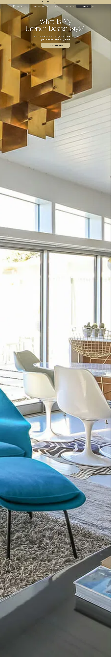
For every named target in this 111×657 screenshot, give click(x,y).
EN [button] (93, 6)
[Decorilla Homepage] (19, 6)
